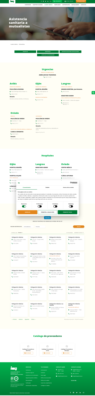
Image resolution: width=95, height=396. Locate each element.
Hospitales (48, 51)
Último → (33, 319)
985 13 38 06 (14, 191)
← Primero (14, 319)
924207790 (72, 243)
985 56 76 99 (14, 94)
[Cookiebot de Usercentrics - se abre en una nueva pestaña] (71, 183)
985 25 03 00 (66, 172)
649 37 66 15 (15, 134)
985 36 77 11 (40, 94)
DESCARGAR (28, 353)
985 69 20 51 (66, 103)
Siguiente (27, 319)
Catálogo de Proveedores (47, 55)
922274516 (34, 261)
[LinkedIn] (48, 1)
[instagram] (43, 1)
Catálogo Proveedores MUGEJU (67, 349)
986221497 (72, 276)
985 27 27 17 (15, 123)
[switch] (40, 206)
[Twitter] (46, 1)
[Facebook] (41, 1)
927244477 (15, 260)
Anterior (21, 319)
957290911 (15, 310)
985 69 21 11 (66, 104)
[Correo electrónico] (50, 1)
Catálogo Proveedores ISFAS (47, 349)
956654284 (53, 276)
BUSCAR (78, 226)
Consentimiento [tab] (27, 187)
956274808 (53, 293)
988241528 (53, 243)
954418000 (15, 276)
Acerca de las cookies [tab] (68, 187)
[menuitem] (28, 4)
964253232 (72, 293)
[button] (57, 1)
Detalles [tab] (48, 187)
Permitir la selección (47, 212)
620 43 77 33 (40, 99)
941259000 (72, 260)
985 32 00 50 (14, 183)
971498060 (53, 264)
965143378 (34, 295)
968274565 (72, 313)
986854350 (15, 293)
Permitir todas (67, 212)
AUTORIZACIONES (81, 1)
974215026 (34, 308)
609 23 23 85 (66, 91)
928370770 (53, 311)
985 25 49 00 (76, 373)
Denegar (27, 212)
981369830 (34, 243)
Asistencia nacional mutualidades (70, 51)
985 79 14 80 (48, 77)
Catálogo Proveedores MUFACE (28, 349)
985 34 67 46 (60, 373)
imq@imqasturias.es (62, 376)
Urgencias (25, 51)
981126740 (15, 243)
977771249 (34, 276)
